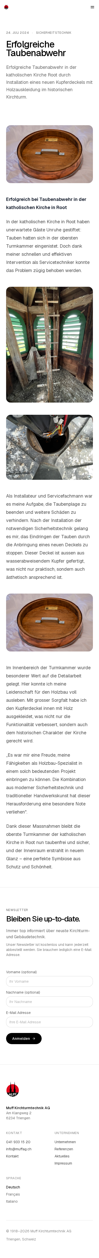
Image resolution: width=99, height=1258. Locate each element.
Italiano (12, 1201)
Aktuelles (62, 1156)
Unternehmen (65, 1142)
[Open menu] (92, 7)
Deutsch (13, 1187)
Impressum (63, 1163)
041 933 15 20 (18, 1142)
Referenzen (64, 1149)
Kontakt (12, 1156)
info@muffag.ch (18, 1149)
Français (13, 1194)
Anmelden (21, 1038)
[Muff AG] (6, 7)
